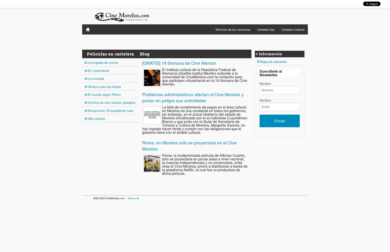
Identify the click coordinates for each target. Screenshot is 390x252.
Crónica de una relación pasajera (111, 102)
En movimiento (98, 70)
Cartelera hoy (266, 29)
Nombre (265, 83)
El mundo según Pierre (104, 94)
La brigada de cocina (102, 62)
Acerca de (133, 198)
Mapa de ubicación (273, 61)
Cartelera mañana (292, 29)
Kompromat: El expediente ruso (110, 110)
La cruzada (95, 78)
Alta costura (96, 118)
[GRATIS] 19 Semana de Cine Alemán (179, 63)
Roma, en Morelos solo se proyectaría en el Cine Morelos (189, 145)
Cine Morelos (87, 29)
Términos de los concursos (233, 29)
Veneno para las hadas (104, 86)
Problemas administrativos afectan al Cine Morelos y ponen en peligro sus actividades (193, 97)
